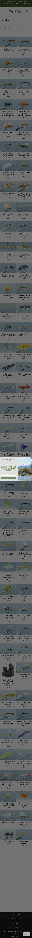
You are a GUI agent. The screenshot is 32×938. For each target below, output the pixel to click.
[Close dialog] (31, 458)
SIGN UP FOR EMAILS (9, 478)
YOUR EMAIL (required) (4, 474)
